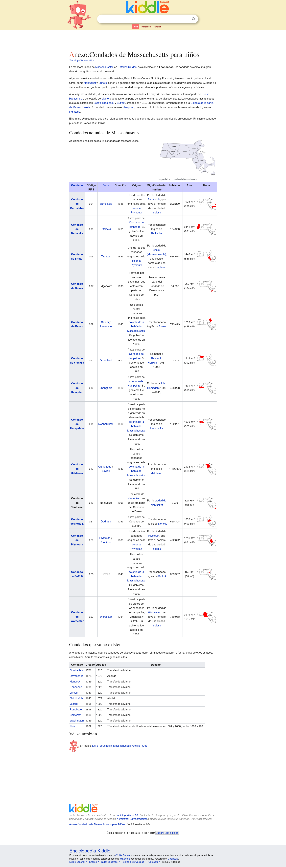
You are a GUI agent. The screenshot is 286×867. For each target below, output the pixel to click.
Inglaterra (74, 111)
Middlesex (108, 103)
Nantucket (90, 83)
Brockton (106, 542)
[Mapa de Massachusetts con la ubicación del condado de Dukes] (206, 286)
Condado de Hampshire (77, 424)
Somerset (75, 715)
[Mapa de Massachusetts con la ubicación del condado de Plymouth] (206, 540)
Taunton (106, 256)
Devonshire (76, 676)
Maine (105, 98)
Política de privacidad (133, 861)
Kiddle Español (77, 861)
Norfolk (162, 523)
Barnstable (105, 204)
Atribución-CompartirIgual (132, 819)
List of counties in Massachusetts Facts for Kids (119, 745)
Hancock (75, 681)
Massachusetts (104, 67)
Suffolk (102, 83)
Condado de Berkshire (77, 229)
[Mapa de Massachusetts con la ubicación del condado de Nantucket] (206, 502)
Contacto (153, 861)
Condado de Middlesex (77, 468)
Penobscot (76, 709)
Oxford (74, 704)
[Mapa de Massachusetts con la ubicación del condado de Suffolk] (206, 574)
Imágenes (146, 26)
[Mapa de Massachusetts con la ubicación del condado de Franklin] (206, 360)
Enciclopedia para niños (82, 60)
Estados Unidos (127, 67)
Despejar (187, 19)
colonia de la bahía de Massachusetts (136, 326)
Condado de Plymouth (77, 540)
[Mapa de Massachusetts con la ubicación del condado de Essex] (206, 324)
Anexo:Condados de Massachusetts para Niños (97, 824)
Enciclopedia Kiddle (127, 815)
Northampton (106, 424)
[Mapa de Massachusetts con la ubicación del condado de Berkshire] (206, 228)
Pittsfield (106, 229)
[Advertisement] (142, 39)
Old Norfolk (76, 698)
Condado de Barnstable (77, 203)
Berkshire (156, 233)
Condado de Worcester (77, 616)
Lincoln (74, 692)
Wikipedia (125, 858)
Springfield (105, 388)
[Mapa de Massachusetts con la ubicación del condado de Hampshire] (206, 423)
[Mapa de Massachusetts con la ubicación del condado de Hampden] (206, 387)
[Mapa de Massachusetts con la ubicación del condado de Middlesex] (206, 468)
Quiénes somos (109, 861)
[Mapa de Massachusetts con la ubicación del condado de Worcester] (206, 616)
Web (136, 26)
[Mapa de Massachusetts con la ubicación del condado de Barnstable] (206, 203)
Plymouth (104, 538)
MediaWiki (172, 858)
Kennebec (76, 687)
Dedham (106, 521)
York (72, 726)
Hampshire (156, 428)
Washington (77, 720)
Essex (97, 103)
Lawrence (106, 326)
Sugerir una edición (167, 832)
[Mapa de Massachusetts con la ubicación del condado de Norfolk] (206, 521)
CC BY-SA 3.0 (122, 855)
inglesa (156, 212)
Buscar (193, 19)
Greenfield (106, 360)
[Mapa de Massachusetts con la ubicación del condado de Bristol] (206, 256)
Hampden (128, 107)
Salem (105, 322)
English (157, 26)
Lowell (106, 471)
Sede (106, 185)
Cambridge (104, 466)
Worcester (106, 617)
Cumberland (77, 670)
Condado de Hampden (77, 387)
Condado (77, 185)
